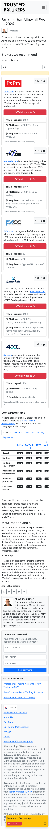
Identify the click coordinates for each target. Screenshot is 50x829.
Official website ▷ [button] (25, 112)
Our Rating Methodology (16, 726)
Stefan (15, 30)
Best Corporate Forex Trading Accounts (23, 692)
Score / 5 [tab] (7, 432)
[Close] (45, 823)
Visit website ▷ (14, 823)
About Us (8, 717)
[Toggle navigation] (43, 7)
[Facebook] (18, 591)
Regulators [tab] (8, 437)
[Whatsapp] (4, 591)
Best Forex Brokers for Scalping (19, 697)
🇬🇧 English (10, 707)
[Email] (23, 591)
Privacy (7, 731)
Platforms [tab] (29, 432)
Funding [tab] (40, 432)
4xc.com (8, 355)
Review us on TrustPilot (15, 712)
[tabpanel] (25, 467)
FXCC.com (8, 231)
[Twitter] (14, 591)
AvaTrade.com (11, 161)
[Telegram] (9, 591)
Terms (7, 736)
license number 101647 (20, 791)
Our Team (8, 722)
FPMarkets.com (37, 291)
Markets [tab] (18, 432)
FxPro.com (9, 91)
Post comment (25, 670)
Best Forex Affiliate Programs (18, 741)
